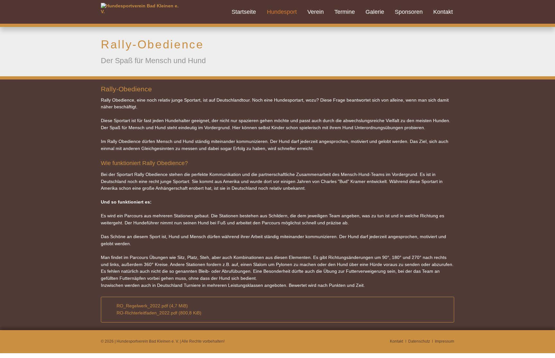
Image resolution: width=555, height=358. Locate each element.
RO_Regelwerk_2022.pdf (152, 305)
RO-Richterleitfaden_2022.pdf (159, 312)
